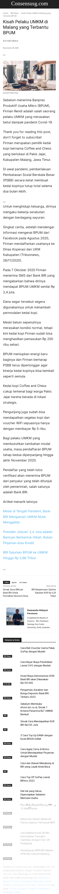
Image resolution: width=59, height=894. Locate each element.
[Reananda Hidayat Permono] (15, 619)
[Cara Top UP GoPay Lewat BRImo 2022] (11, 781)
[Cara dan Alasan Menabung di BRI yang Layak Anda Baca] (11, 767)
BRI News (15, 13)
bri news (23, 582)
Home (5, 13)
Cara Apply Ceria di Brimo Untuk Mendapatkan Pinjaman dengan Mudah (37, 753)
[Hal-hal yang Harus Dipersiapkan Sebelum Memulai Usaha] (11, 795)
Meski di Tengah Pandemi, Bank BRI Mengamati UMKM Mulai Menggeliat (26, 516)
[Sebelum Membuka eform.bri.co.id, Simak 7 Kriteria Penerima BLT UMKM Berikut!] (11, 707)
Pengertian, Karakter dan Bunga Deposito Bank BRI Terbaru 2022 (34, 693)
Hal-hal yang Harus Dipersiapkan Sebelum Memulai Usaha (32, 794)
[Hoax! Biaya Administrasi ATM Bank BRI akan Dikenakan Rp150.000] (11, 679)
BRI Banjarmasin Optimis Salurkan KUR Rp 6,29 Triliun (44, 592)
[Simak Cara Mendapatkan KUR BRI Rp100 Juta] (11, 725)
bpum (14, 582)
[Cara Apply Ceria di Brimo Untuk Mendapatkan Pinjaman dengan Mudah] (11, 753)
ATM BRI (7, 684)
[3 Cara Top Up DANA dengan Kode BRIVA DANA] (11, 739)
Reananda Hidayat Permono (37, 612)
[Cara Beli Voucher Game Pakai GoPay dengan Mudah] (11, 652)
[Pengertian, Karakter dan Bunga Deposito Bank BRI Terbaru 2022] (11, 693)
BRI (5, 715)
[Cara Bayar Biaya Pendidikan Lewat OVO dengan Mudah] (11, 666)
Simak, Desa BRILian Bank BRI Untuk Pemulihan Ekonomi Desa (15, 592)
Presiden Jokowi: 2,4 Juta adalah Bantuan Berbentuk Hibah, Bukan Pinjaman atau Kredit (27, 537)
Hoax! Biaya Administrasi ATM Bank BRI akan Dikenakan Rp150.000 (37, 679)
